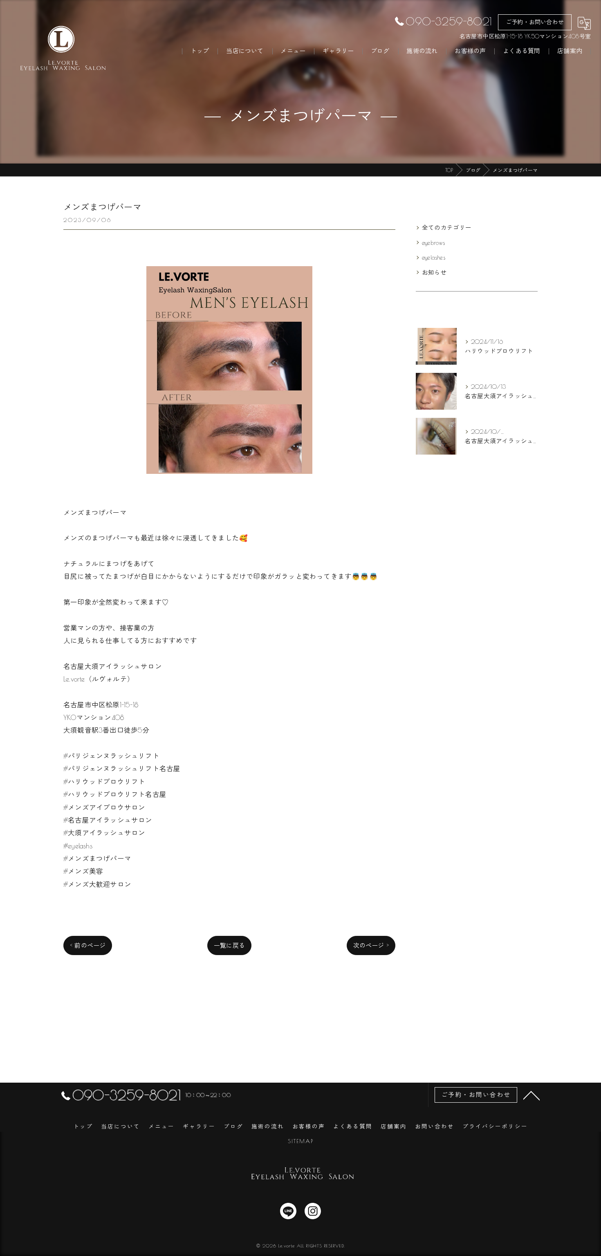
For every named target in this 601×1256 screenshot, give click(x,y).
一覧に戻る (229, 945)
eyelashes (433, 257)
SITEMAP (301, 1141)
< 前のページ (87, 945)
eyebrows (433, 242)
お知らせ (434, 272)
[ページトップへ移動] (531, 1095)
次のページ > (371, 945)
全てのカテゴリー (447, 227)
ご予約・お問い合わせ (535, 22)
